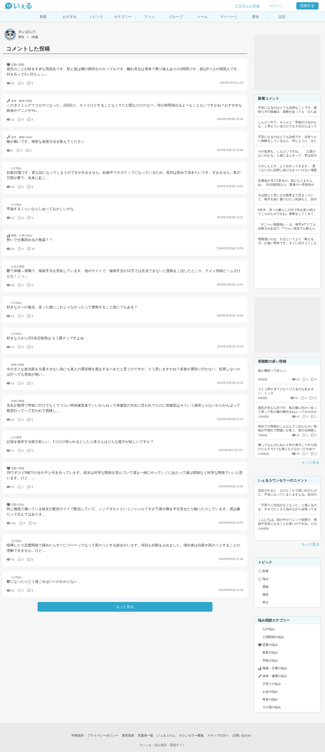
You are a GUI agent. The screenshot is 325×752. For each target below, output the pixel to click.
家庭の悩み (270, 652)
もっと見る (310, 462)
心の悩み (268, 629)
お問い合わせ (241, 735)
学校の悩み (270, 660)
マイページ (229, 17)
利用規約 (77, 735)
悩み (265, 578)
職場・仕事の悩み (274, 668)
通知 (255, 17)
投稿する (307, 6)
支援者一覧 (145, 735)
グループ (176, 17)
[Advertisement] (287, 62)
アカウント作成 (247, 6)
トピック (96, 17)
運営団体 (128, 735)
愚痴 (265, 586)
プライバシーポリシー (102, 735)
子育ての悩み (271, 684)
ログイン (276, 6)
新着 (43, 17)
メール (202, 17)
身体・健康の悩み (274, 676)
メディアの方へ (218, 735)
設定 (281, 17)
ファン (149, 17)
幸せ (265, 602)
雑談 (265, 594)
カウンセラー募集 (191, 735)
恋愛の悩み (270, 644)
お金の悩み (270, 691)
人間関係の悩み (273, 637)
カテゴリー (123, 17)
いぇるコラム (166, 735)
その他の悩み (271, 707)
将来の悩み (270, 699)
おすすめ (70, 17)
